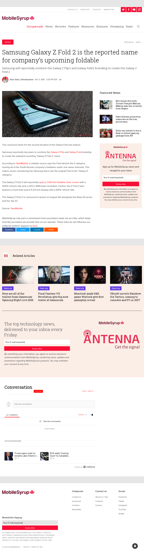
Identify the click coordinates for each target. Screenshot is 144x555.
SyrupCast (85, 9)
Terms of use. (37, 547)
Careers (98, 505)
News (49, 26)
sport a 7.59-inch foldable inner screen (59, 182)
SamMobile (17, 208)
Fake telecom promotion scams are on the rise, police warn (128, 119)
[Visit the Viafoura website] (89, 467)
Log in (84, 391)
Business (102, 26)
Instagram (123, 505)
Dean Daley (15, 79)
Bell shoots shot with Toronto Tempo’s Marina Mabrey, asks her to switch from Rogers (129, 105)
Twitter (23, 229)
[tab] (12, 415)
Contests (96, 9)
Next (138, 42)
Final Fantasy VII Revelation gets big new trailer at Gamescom (53, 297)
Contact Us (72, 9)
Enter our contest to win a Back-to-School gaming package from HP (128, 133)
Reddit (51, 229)
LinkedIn (37, 229)
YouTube (122, 509)
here (34, 225)
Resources (87, 26)
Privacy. (26, 547)
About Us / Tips (101, 497)
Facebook (9, 229)
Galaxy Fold (75, 152)
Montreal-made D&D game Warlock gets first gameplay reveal (89, 297)
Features (73, 26)
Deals (129, 26)
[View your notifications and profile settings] (92, 415)
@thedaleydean (27, 79)
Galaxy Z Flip (57, 152)
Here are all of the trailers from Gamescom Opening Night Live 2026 (17, 297)
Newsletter (109, 9)
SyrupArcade (35, 26)
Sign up (90, 391)
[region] (49, 427)
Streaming (117, 26)
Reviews (60, 26)
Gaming (8, 288)
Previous (129, 42)
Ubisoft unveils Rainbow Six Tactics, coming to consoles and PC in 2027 (125, 297)
